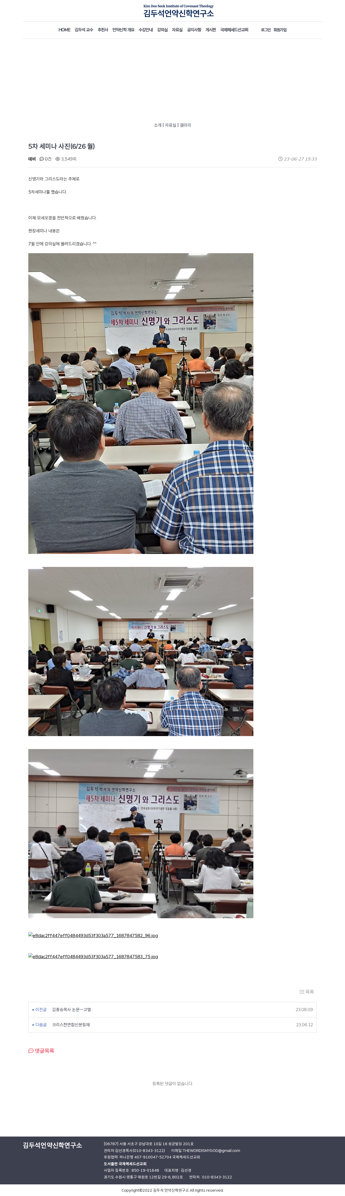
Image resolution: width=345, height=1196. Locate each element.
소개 (157, 125)
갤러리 (185, 125)
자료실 (170, 125)
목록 (309, 992)
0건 (47, 159)
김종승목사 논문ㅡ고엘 (71, 1010)
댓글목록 (44, 1050)
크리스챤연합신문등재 (71, 1025)
